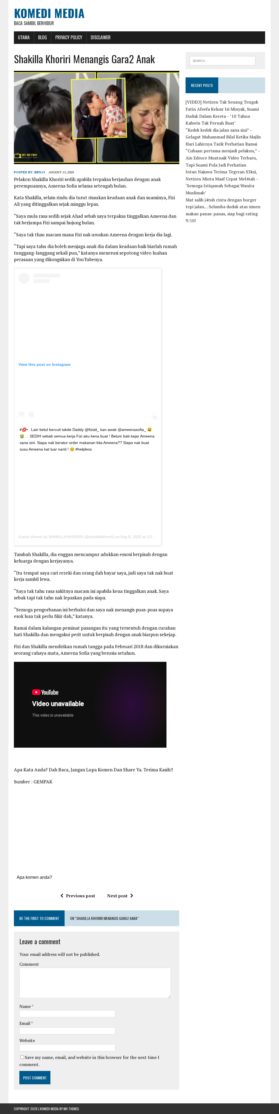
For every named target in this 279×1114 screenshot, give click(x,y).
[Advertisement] (88, 490)
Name (25, 1006)
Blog (42, 37)
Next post (117, 896)
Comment (29, 964)
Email (25, 1023)
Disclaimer (101, 37)
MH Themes (71, 1108)
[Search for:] (223, 60)
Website (27, 1040)
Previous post (80, 896)
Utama (24, 37)
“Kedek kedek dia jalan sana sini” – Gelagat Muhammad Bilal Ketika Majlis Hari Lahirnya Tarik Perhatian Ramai (223, 137)
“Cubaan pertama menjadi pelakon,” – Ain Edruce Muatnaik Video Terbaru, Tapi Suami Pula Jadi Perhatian (223, 158)
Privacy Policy (68, 37)
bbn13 (39, 172)
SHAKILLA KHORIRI (65, 537)
